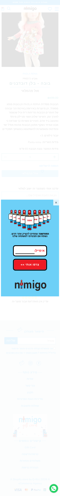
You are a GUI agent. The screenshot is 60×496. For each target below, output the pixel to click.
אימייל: (40, 250)
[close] (56, 202)
